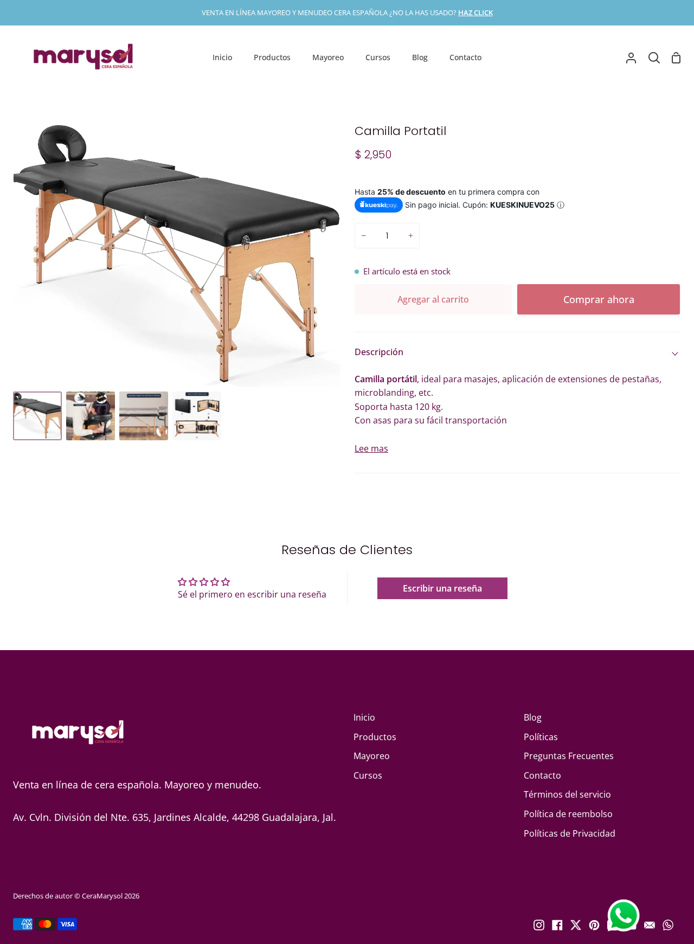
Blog (533, 717)
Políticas (541, 737)
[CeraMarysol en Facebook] (557, 925)
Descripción (379, 352)
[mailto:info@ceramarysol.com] (649, 925)
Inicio (364, 717)
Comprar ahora (598, 299)
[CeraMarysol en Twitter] (575, 925)
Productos (375, 737)
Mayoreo (372, 756)
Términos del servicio (567, 794)
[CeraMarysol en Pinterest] (594, 925)
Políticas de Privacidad (569, 833)
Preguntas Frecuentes (569, 756)
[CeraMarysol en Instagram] (539, 925)
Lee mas (371, 448)
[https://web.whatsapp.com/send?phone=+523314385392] (668, 925)
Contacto (542, 775)
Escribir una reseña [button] (442, 588)
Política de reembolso (568, 814)
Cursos (368, 775)
